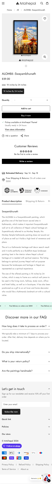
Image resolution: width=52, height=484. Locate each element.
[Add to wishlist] (45, 18)
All (18, 10)
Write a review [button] (26, 161)
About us (24, 469)
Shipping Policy (42, 464)
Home (9, 10)
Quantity (5, 100)
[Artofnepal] (26, 3)
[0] (47, 3)
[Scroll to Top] (47, 470)
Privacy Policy (8, 464)
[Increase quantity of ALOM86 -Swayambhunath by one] (47, 100)
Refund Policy (25, 464)
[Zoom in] (45, 57)
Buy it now (26, 115)
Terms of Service (9, 469)
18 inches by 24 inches (13, 92)
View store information (15, 129)
